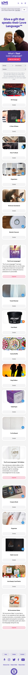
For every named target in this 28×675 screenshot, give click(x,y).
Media (14, 654)
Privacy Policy (14, 664)
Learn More (17, 10)
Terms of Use (6, 664)
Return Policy (22, 664)
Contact (22, 654)
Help (6, 654)
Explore (14, 276)
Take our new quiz (14, 59)
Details (14, 105)
